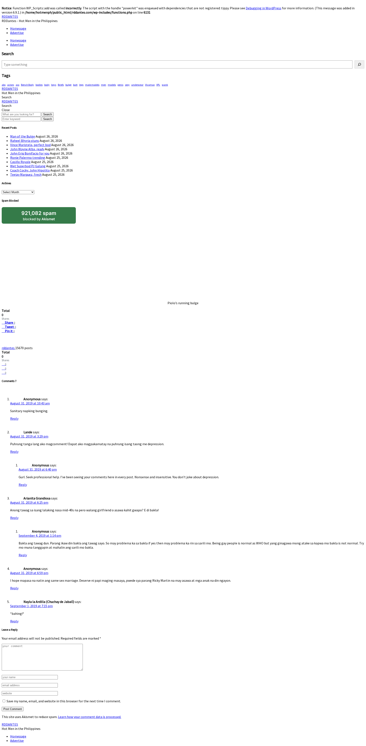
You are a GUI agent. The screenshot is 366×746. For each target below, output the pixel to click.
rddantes (8, 348)
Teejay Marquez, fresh (26, 174)
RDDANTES (10, 16)
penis (120, 84)
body (47, 84)
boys (53, 84)
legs (81, 84)
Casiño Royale (20, 162)
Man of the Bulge (22, 136)
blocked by (38, 215)
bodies (39, 84)
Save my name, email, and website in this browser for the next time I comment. (64, 701)
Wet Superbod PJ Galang (28, 166)
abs (4, 84)
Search (47, 114)
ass (17, 84)
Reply (14, 418)
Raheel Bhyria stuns (24, 140)
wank (165, 84)
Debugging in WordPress (263, 8)
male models (92, 84)
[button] (6, 97)
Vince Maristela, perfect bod (30, 145)
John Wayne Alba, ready (27, 149)
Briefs (61, 84)
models (112, 84)
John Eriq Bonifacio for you (29, 153)
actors (10, 84)
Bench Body (27, 84)
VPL (158, 84)
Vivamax (150, 84)
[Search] (359, 64)
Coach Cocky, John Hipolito (30, 170)
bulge (68, 84)
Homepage (18, 28)
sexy (127, 84)
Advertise (17, 33)
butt (75, 84)
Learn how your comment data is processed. (89, 717)
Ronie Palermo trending (27, 157)
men (103, 84)
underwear (137, 84)
